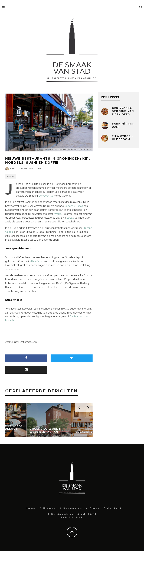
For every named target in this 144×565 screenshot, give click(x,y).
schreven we (46, 195)
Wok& (57, 213)
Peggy (14, 169)
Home (31, 508)
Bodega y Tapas (73, 206)
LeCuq (70, 217)
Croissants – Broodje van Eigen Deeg (123, 111)
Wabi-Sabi (36, 261)
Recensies (72, 508)
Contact (114, 508)
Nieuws (10, 176)
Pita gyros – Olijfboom (122, 137)
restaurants (29, 342)
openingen (13, 342)
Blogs (95, 508)
